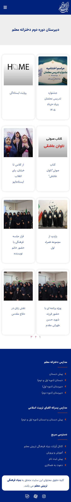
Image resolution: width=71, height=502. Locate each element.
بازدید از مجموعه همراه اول (53, 242)
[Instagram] (44, 496)
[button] (5, 7)
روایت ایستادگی (18, 93)
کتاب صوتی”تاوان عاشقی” (53, 170)
